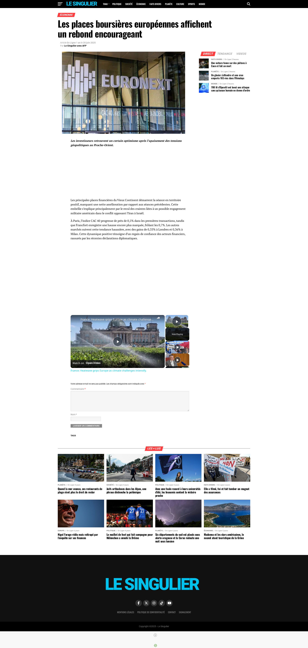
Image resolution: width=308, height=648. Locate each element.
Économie (141, 4)
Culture (180, 4)
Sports (191, 4)
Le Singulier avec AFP (75, 45)
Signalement (185, 612)
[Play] (177, 347)
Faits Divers (155, 4)
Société (129, 4)
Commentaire (78, 389)
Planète (168, 4)
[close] (155, 635)
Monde (202, 4)
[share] (158, 318)
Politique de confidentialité (151, 612)
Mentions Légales (125, 612)
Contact (172, 612)
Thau (105, 4)
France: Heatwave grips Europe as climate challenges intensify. (117, 319)
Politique (116, 4)
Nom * (74, 414)
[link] (76, 320)
